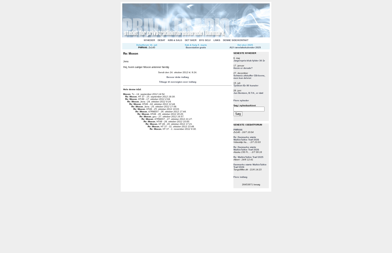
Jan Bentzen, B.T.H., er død (248, 93)
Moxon (126, 94)
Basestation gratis (196, 47)
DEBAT (161, 40)
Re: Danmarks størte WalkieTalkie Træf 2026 (246, 138)
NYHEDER (149, 40)
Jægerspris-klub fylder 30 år (249, 60)
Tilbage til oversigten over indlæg (177, 82)
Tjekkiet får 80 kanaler (245, 85)
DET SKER (190, 40)
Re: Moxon (131, 96)
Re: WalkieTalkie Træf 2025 (248, 157)
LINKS (216, 40)
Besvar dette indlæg (178, 77)
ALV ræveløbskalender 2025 (245, 47)
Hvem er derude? (242, 68)
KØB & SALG (175, 40)
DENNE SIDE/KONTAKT (235, 40)
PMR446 (142, 47)
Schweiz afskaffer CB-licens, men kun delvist (249, 76)
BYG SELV (205, 40)
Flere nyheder (241, 100)
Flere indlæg (240, 177)
